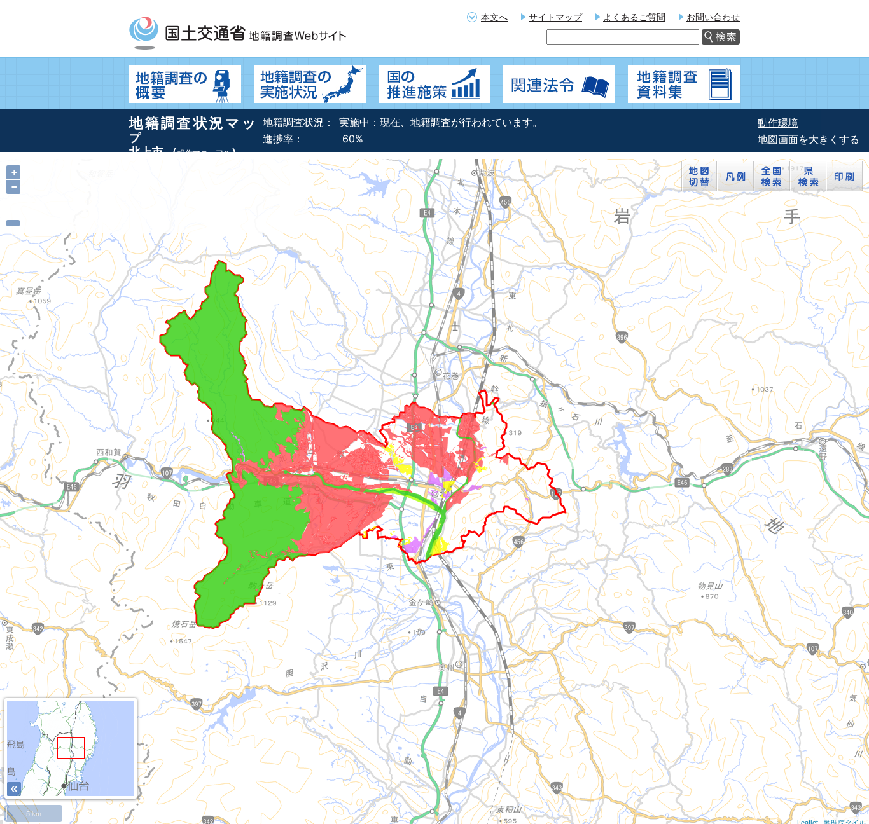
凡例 (736, 176)
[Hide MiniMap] (14, 789)
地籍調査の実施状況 (310, 84)
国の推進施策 (434, 84)
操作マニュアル (204, 153)
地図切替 (699, 176)
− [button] (14, 187)
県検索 (808, 176)
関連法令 (559, 84)
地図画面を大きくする (808, 139)
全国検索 (772, 176)
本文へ (494, 16)
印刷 (844, 176)
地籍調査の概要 (185, 84)
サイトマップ (555, 16)
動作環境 (778, 122)
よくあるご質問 (634, 16)
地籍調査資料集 (684, 84)
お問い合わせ (713, 16)
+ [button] (14, 172)
